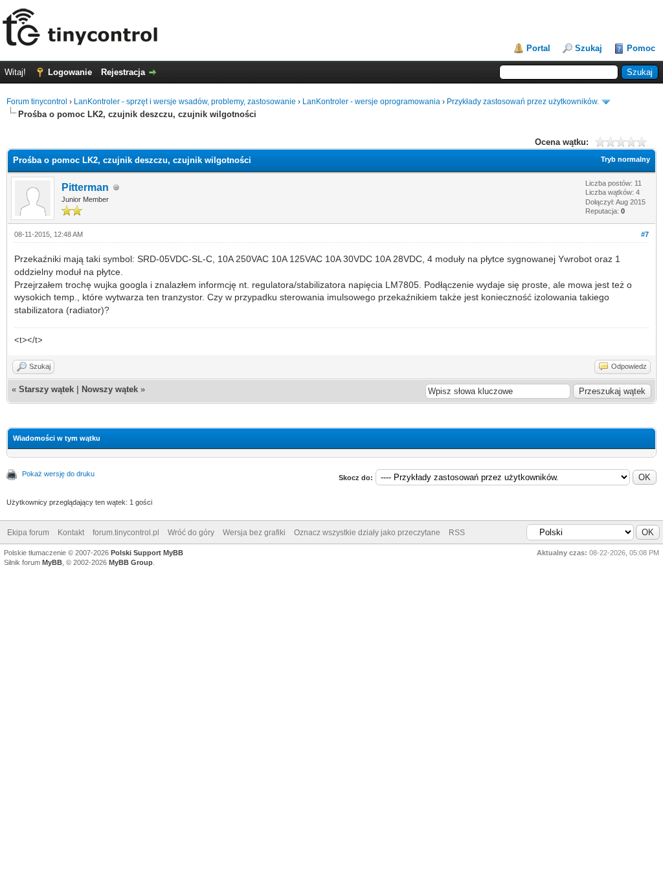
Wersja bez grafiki (254, 532)
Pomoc (641, 48)
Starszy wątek (46, 389)
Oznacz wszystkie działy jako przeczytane (367, 532)
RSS (457, 532)
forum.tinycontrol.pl (126, 532)
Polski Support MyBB (147, 553)
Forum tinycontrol (36, 101)
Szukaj (588, 48)
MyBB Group (131, 562)
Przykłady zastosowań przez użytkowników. (523, 101)
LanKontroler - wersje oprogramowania (371, 101)
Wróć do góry (191, 532)
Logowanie (70, 72)
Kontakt (71, 532)
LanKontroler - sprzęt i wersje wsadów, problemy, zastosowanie (185, 101)
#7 (645, 234)
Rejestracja (123, 72)
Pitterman (85, 187)
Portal (538, 48)
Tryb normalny (625, 159)
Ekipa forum (28, 532)
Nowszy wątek (110, 389)
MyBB (52, 562)
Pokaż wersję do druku (58, 474)
